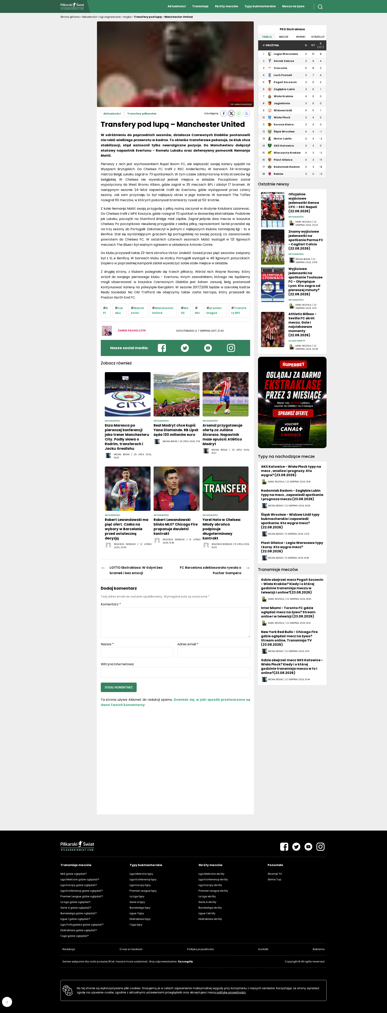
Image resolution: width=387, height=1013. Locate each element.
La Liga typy (137, 896)
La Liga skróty (207, 896)
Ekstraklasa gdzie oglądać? (78, 930)
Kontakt (263, 949)
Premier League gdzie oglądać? (81, 896)
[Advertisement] (76, 81)
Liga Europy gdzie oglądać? (78, 885)
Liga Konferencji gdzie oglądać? (81, 891)
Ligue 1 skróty (207, 913)
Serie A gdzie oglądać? (75, 908)
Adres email (188, 644)
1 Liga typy (136, 925)
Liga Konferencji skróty (213, 879)
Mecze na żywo (293, 6)
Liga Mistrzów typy (141, 874)
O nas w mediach (131, 949)
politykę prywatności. (231, 992)
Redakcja (68, 949)
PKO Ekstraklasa (292, 29)
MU (197, 313)
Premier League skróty (213, 891)
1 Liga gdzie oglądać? (74, 936)
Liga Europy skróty (210, 885)
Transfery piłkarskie (141, 114)
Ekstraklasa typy (140, 919)
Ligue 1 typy (137, 913)
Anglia (127, 17)
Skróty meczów (226, 6)
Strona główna (70, 17)
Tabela (267, 36)
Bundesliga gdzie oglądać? (78, 913)
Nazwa (107, 644)
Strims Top (274, 879)
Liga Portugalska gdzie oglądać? (82, 925)
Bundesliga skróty (210, 908)
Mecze (283, 36)
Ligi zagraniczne (110, 17)
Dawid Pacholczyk (132, 330)
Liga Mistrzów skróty (211, 874)
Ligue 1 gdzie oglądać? (75, 919)
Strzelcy (318, 36)
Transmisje (200, 6)
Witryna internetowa (117, 664)
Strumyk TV (275, 874)
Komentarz (111, 604)
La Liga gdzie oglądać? (75, 902)
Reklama (319, 949)
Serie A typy (137, 902)
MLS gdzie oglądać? (73, 874)
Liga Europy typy (140, 885)
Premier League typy (143, 891)
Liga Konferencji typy (143, 879)
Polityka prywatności (200, 949)
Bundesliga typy (140, 908)
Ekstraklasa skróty (210, 919)
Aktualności (177, 6)
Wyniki (300, 36)
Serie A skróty (207, 902)
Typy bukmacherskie (260, 6)
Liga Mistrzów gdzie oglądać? (79, 879)
